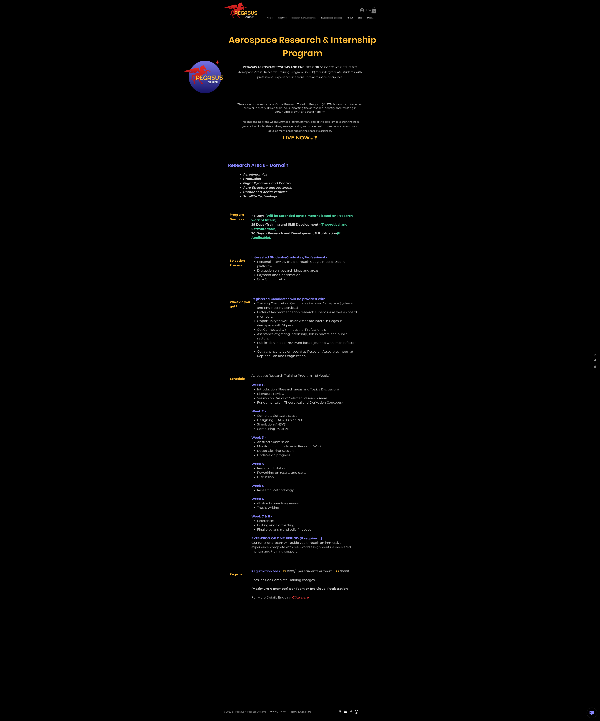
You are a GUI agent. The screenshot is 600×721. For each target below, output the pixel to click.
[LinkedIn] (345, 712)
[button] (374, 10)
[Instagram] (340, 712)
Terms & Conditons (301, 711)
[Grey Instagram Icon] (595, 366)
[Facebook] (351, 712)
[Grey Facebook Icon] (595, 360)
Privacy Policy (278, 711)
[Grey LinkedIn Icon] (595, 355)
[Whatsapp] (356, 712)
